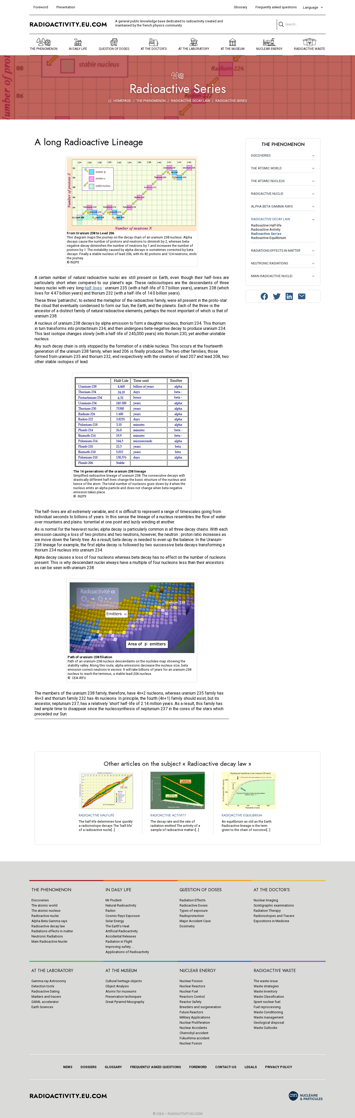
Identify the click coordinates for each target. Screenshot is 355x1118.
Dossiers (88, 1067)
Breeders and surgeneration (200, 1007)
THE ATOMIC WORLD (266, 168)
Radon (110, 911)
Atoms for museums (121, 991)
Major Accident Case (195, 921)
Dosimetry (187, 926)
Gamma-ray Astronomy (48, 981)
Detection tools (42, 986)
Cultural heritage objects (124, 981)
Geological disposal (269, 1022)
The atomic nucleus (46, 911)
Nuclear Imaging (266, 900)
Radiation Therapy (267, 911)
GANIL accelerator (45, 1002)
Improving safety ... (120, 947)
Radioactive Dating (45, 991)
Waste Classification (269, 997)
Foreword (41, 7)
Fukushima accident (194, 1038)
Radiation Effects (193, 900)
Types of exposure (194, 911)
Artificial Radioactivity (122, 931)
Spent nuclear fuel (267, 1002)
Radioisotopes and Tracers (274, 916)
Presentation (65, 7)
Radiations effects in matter (52, 931)
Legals (251, 1067)
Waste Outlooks (265, 1028)
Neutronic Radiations (47, 936)
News (67, 1067)
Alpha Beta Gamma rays (49, 921)
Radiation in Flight (119, 941)
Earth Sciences (42, 1007)
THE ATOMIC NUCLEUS (268, 181)
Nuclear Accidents (193, 1028)
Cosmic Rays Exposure (123, 916)
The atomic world (44, 905)
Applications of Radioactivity (127, 952)
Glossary (240, 7)
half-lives (93, 287)
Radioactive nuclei (45, 916)
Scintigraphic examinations (274, 905)
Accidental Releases (121, 936)
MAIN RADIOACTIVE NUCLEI (271, 276)
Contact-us (225, 1067)
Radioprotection (192, 916)
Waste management (269, 1017)
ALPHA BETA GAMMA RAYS (272, 206)
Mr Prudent (114, 900)
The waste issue (266, 981)
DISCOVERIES (261, 155)
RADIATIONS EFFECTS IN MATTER (275, 250)
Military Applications (195, 1017)
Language (310, 7)
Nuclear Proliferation (195, 1022)
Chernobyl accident (194, 1033)
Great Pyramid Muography (125, 1002)
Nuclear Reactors (192, 986)
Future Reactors (191, 1012)
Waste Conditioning (268, 1012)
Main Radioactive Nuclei (49, 941)
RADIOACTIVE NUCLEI (267, 194)
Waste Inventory (265, 991)
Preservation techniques (123, 997)
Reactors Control (192, 997)
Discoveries (40, 900)
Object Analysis (117, 986)
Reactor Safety (190, 1002)
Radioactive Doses (194, 905)
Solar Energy (115, 921)
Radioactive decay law (48, 926)
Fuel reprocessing (267, 1007)
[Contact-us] (301, 296)
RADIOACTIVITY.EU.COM (185, 1114)
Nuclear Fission (191, 981)
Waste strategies (266, 986)
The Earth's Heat (117, 926)
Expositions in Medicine (271, 921)
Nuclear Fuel (189, 991)
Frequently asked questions (276, 7)
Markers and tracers (46, 997)
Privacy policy (278, 1067)
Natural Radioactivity (121, 905)
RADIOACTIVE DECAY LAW (270, 219)
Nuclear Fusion (191, 1043)
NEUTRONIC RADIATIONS (269, 263)
